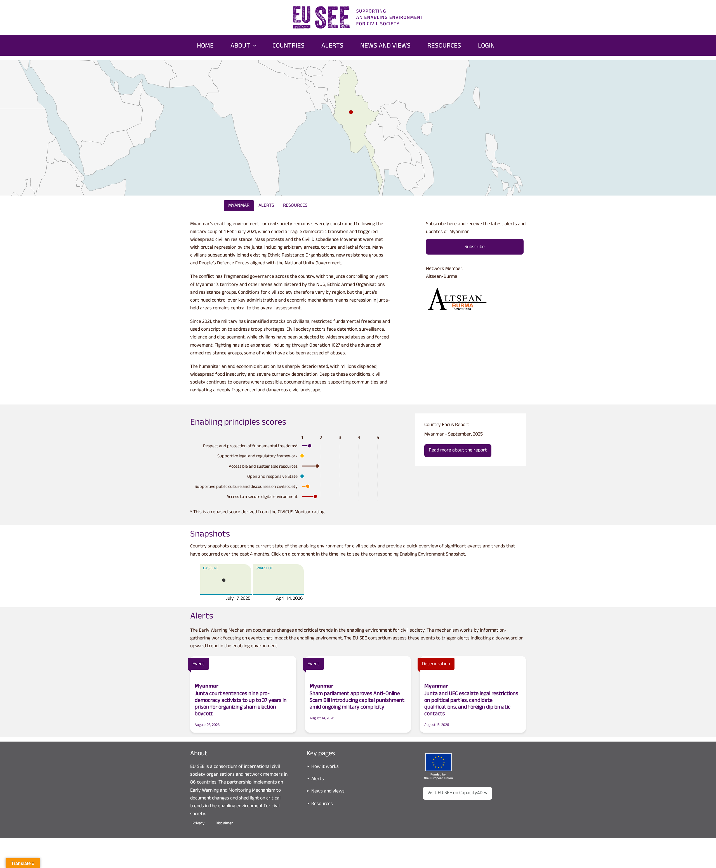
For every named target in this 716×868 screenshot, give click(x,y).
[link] (444, 106)
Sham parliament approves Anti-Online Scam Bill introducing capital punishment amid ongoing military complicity (357, 701)
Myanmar (238, 206)
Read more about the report (458, 450)
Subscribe (475, 247)
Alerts (266, 206)
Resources (295, 206)
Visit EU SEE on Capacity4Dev (457, 793)
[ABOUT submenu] (255, 45)
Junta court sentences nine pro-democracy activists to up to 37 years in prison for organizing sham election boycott (241, 704)
